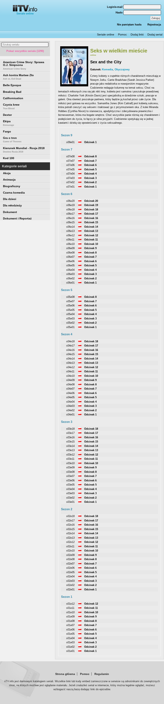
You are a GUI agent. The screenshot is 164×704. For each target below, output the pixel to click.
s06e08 (70, 252)
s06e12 (70, 235)
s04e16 (70, 349)
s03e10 (70, 463)
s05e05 (70, 309)
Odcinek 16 (91, 218)
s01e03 (70, 642)
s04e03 (70, 405)
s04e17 (70, 345)
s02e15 (70, 529)
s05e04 (70, 314)
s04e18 (70, 341)
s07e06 (70, 165)
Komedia (107, 69)
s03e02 (70, 497)
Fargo (7, 131)
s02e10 (70, 550)
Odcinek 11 (91, 239)
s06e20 (70, 200)
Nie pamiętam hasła (129, 24)
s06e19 (70, 205)
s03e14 (70, 445)
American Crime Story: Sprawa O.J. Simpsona (23, 65)
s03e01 (70, 501)
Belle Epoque (12, 85)
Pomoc (122, 34)
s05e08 (70, 296)
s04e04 (70, 401)
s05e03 (70, 318)
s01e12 (70, 603)
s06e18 (70, 209)
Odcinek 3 (90, 178)
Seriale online (25, 13)
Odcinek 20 (91, 200)
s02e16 (70, 524)
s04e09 (70, 380)
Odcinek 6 (90, 165)
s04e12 (70, 367)
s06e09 (70, 248)
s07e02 (70, 182)
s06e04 (70, 269)
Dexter (7, 114)
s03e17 (70, 432)
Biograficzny (11, 186)
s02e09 (70, 555)
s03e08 (70, 471)
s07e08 (70, 156)
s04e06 (70, 393)
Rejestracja (154, 24)
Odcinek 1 (90, 142)
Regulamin (101, 674)
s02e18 (70, 516)
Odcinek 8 (90, 156)
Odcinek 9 (90, 248)
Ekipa (8, 123)
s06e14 (70, 226)
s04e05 (70, 397)
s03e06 (70, 480)
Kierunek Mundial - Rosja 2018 (24, 149)
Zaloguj (155, 18)
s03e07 (70, 476)
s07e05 (70, 169)
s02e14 (70, 533)
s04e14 (70, 358)
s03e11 (70, 458)
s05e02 (70, 322)
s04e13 (70, 362)
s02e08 (70, 559)
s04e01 (70, 414)
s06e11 (70, 239)
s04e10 (70, 375)
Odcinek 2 (90, 182)
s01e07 (70, 625)
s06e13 (70, 230)
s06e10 (70, 243)
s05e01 (70, 327)
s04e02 (70, 410)
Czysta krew (11, 106)
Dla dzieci (9, 199)
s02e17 (70, 520)
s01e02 (70, 646)
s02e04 (70, 576)
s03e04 (70, 489)
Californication (13, 98)
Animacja (9, 179)
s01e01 (70, 650)
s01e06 (70, 629)
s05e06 (70, 305)
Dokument (10, 212)
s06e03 (70, 274)
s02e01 (70, 589)
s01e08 (70, 620)
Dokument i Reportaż (17, 218)
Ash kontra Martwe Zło (18, 77)
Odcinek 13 (91, 230)
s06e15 (70, 222)
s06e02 (70, 278)
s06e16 (70, 218)
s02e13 (70, 537)
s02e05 (70, 572)
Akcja (7, 173)
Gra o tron (12, 139)
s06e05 (70, 265)
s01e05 (70, 633)
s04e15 (70, 354)
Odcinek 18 (91, 209)
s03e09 (70, 467)
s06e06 (70, 261)
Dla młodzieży (12, 205)
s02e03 (70, 580)
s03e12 (70, 454)
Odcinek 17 (91, 213)
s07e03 (70, 178)
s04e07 (70, 388)
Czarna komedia (14, 192)
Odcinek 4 (90, 173)
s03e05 (70, 484)
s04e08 (70, 384)
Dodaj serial (154, 34)
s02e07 (70, 563)
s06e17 (70, 213)
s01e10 (70, 612)
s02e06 (70, 567)
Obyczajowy (122, 69)
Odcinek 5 (90, 169)
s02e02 (70, 585)
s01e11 (70, 607)
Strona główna (65, 674)
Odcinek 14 (91, 226)
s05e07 (70, 301)
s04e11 (70, 371)
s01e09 (70, 616)
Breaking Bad (12, 91)
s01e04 (70, 638)
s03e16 (70, 437)
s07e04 (70, 173)
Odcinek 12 (91, 235)
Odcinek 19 (91, 205)
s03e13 (70, 450)
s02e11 (70, 546)
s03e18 (70, 428)
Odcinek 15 (91, 222)
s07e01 (70, 186)
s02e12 (70, 541)
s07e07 (70, 160)
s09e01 (70, 142)
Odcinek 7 (90, 160)
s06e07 (70, 256)
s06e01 (70, 282)
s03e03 (70, 493)
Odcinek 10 (91, 243)
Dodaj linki (137, 34)
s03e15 (70, 441)
